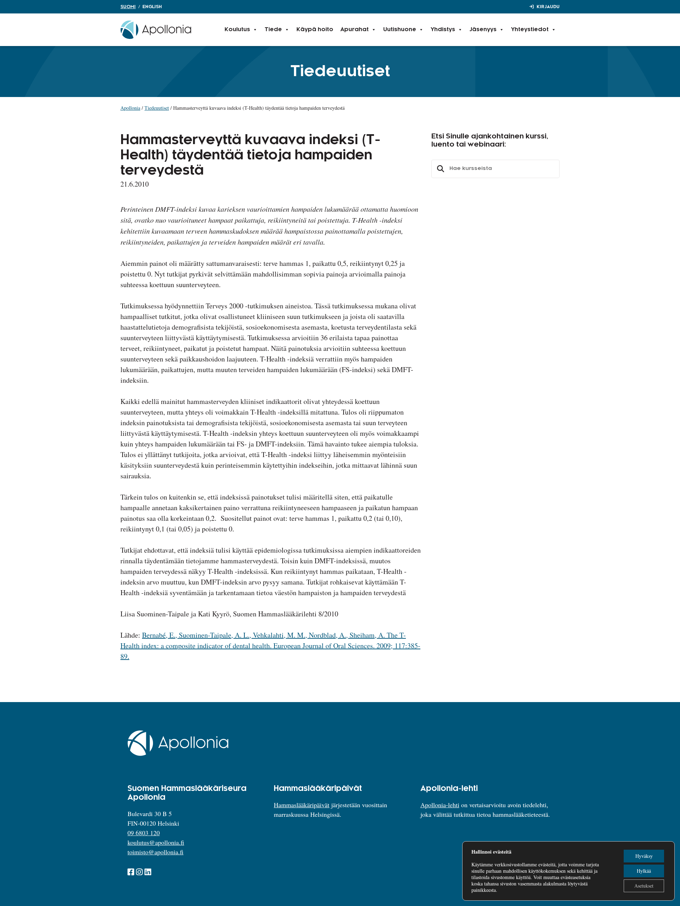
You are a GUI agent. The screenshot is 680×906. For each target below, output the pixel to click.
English (152, 7)
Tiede (273, 29)
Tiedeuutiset (156, 107)
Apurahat (354, 29)
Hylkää (644, 870)
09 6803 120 (144, 832)
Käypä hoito (314, 29)
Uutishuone (399, 29)
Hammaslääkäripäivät (301, 804)
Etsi (439, 169)
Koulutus (237, 29)
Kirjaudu (548, 7)
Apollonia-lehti (439, 804)
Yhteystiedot (530, 29)
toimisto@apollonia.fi (155, 852)
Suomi (128, 7)
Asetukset (643, 885)
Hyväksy (644, 856)
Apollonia (130, 107)
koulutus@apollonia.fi (156, 842)
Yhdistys (443, 29)
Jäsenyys (483, 29)
